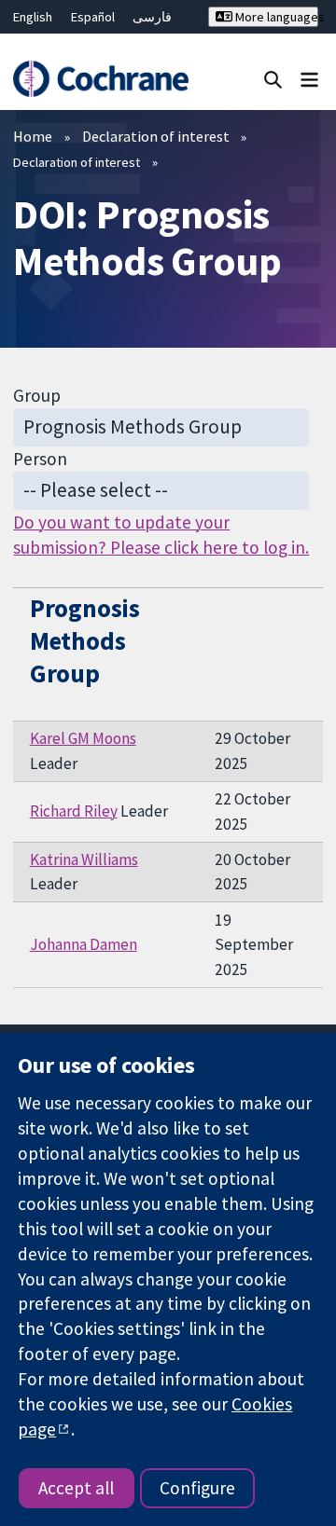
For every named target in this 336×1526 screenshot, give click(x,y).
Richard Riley (74, 811)
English (32, 16)
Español (93, 16)
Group (37, 395)
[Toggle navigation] (309, 79)
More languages (275, 16)
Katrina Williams (84, 859)
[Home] (100, 79)
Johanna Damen (83, 944)
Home (32, 136)
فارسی (152, 16)
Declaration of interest (156, 136)
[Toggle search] (273, 79)
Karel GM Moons (83, 738)
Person (40, 458)
